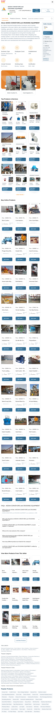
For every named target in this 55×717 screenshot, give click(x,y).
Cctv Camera (29, 706)
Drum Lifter (18, 694)
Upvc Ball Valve (28, 711)
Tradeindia (3, 685)
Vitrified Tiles (37, 709)
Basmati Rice (34, 692)
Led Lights (21, 706)
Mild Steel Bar (36, 701)
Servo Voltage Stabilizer (23, 692)
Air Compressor (5, 709)
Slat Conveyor (36, 704)
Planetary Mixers (6, 706)
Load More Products (21, 640)
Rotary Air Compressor (21, 696)
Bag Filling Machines (18, 704)
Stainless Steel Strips (7, 704)
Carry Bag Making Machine (8, 694)
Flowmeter (11, 696)
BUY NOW (6, 229)
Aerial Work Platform (6, 701)
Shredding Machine (6, 699)
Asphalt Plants (28, 704)
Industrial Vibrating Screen (46, 694)
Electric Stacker (26, 694)
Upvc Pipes (20, 711)
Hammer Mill (16, 699)
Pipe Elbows (37, 711)
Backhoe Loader (42, 692)
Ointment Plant (45, 704)
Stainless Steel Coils (46, 709)
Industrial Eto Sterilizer (33, 696)
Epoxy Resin (28, 701)
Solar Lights (22, 709)
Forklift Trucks (12, 692)
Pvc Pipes (4, 711)
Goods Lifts (29, 709)
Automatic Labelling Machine (27, 699)
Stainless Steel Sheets (46, 701)
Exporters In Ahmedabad (46, 59)
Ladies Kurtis (14, 706)
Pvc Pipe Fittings (12, 711)
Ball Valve (36, 706)
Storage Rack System (18, 701)
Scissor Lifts (35, 694)
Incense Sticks (14, 709)
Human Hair (4, 692)
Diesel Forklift (39, 699)
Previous (6, 86)
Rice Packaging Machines (46, 696)
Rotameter (4, 696)
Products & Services (15, 18)
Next (36, 86)
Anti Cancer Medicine (45, 706)
